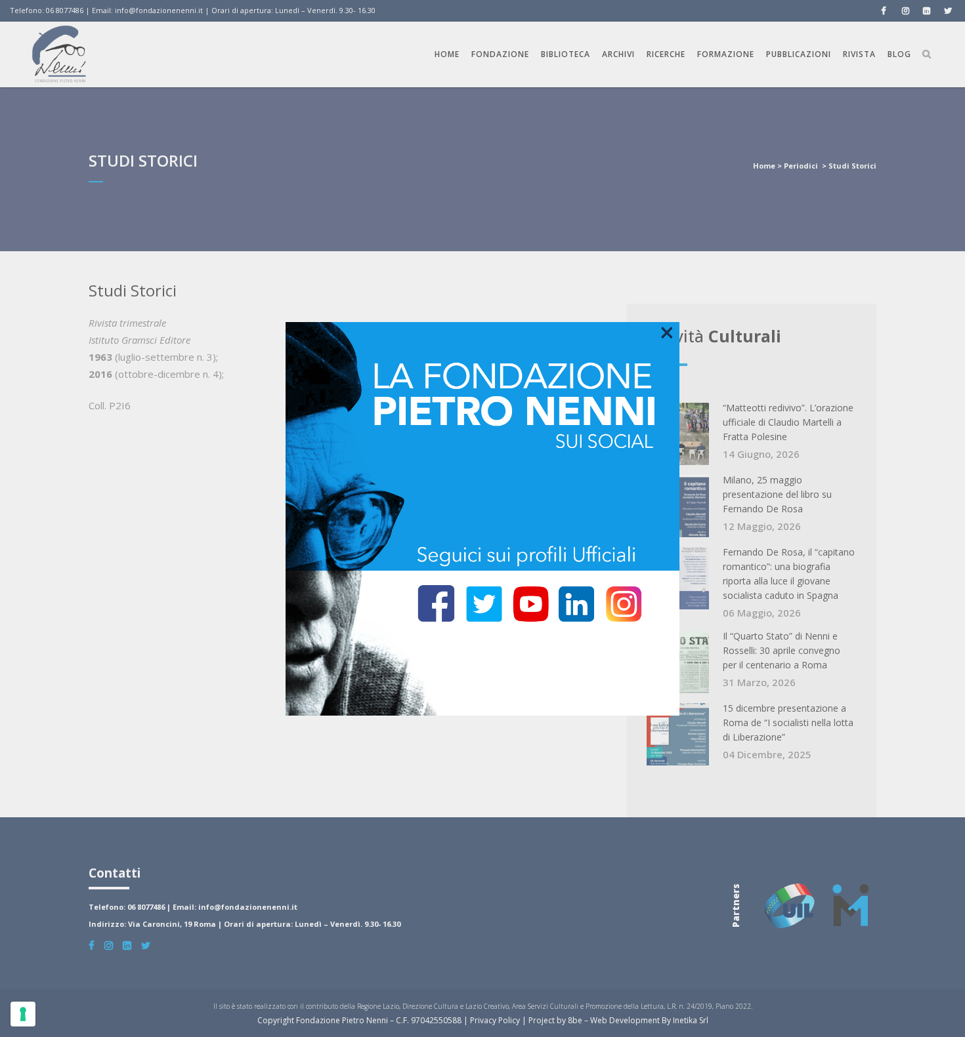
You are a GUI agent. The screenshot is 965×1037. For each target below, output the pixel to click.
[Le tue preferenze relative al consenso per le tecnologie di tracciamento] (23, 1014)
